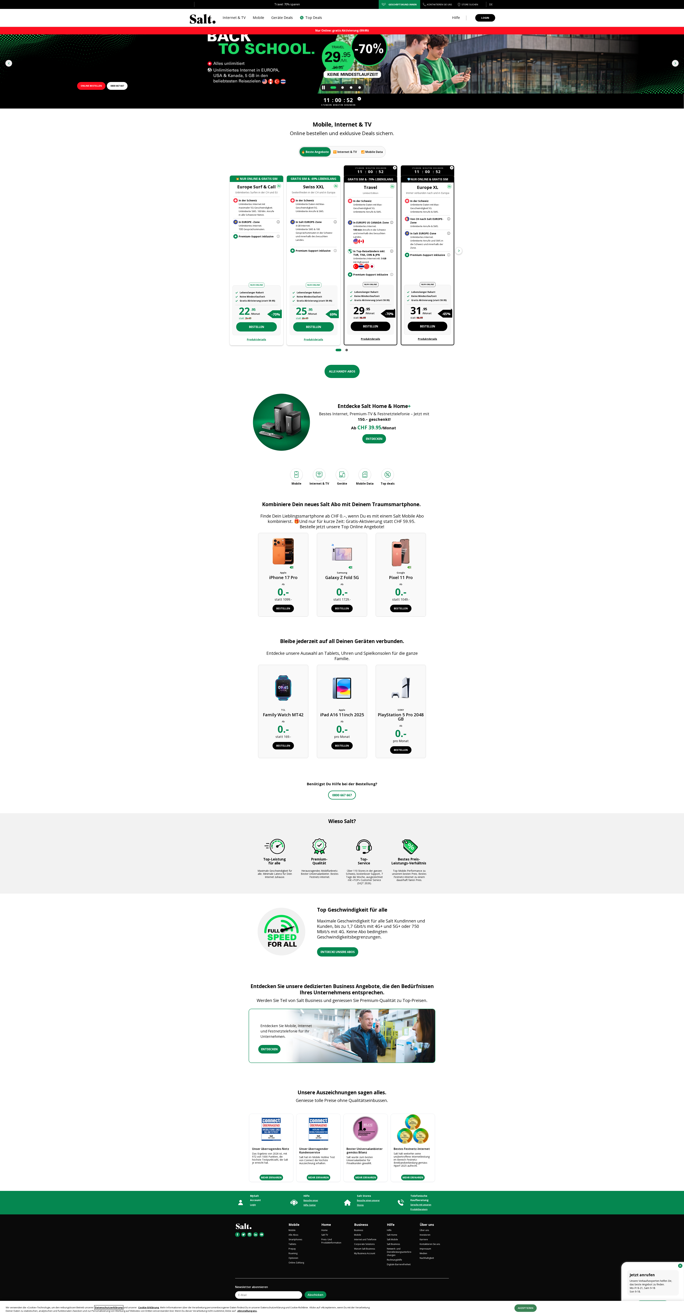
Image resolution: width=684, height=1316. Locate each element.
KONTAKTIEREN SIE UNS (439, 4)
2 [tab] (346, 350)
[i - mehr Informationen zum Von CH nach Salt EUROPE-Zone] (448, 219)
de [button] (491, 4)
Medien (423, 1253)
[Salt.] (203, 18)
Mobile (294, 1224)
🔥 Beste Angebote (315, 152)
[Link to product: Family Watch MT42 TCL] (283, 688)
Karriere (424, 1239)
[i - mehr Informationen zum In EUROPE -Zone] (278, 222)
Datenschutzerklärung (109, 1307)
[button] (490, 4)
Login (253, 1204)
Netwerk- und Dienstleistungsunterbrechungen (399, 1252)
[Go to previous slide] (8, 63)
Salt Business (393, 1244)
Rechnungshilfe (394, 1259)
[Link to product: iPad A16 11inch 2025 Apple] (342, 688)
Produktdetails (256, 339)
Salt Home (392, 1234)
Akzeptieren (525, 1308)
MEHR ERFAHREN (271, 1177)
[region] (342, 1308)
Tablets (292, 1244)
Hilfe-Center (310, 1205)
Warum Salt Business (364, 1248)
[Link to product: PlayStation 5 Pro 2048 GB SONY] (401, 688)
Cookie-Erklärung (148, 1307)
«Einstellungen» (247, 1310)
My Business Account (364, 1253)
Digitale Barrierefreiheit (399, 1264)
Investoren (425, 1234)
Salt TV (324, 1234)
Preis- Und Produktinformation (331, 1241)
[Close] (680, 1266)
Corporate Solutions (364, 1244)
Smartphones (295, 1239)
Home (326, 1224)
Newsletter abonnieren (251, 1287)
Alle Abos (293, 1234)
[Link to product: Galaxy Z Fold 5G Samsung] (342, 553)
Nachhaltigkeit (427, 1258)
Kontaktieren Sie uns (430, 1244)
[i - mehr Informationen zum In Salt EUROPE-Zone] (335, 222)
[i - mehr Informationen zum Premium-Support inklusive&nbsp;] (335, 251)
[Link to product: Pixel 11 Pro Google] (400, 553)
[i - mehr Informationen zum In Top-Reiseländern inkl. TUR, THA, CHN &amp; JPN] (391, 251)
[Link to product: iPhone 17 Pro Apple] (283, 553)
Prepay (292, 1248)
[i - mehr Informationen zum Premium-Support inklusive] (278, 237)
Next (458, 250)
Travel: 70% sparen (287, 4)
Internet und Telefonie (365, 1239)
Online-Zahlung (296, 1262)
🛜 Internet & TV (345, 152)
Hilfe (391, 1224)
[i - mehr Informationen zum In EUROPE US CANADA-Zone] (391, 223)
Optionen (293, 1258)
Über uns (427, 1224)
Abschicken (315, 1295)
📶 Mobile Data (372, 152)
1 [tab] (338, 350)
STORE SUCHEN (470, 4)
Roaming (293, 1253)
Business (361, 1224)
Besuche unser (311, 1200)
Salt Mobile (392, 1239)
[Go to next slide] (675, 63)
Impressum (425, 1248)
